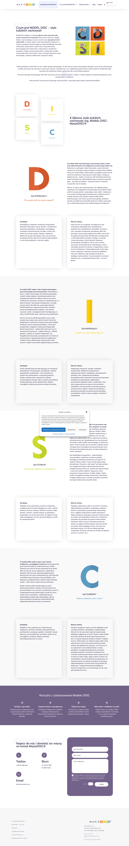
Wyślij (101, 784)
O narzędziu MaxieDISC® (18, 821)
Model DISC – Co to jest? (18, 824)
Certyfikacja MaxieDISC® (48, 4)
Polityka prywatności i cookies (19, 838)
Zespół (100, 4)
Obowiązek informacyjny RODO (92, 839)
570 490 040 (89, 834)
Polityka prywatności (58, 434)
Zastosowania (83, 4)
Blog (93, 4)
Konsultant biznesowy (17, 834)
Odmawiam (71, 430)
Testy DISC (14, 828)
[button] (86, 412)
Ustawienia (82, 430)
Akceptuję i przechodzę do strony (53, 430)
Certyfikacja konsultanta (18, 831)
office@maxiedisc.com (93, 836)
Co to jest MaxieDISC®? (67, 4)
